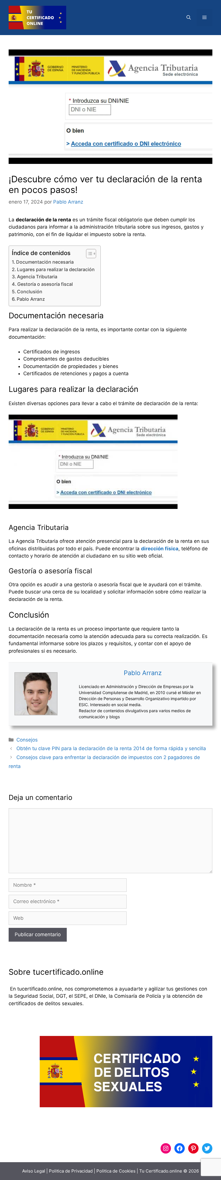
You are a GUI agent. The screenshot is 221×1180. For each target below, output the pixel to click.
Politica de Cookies (116, 1171)
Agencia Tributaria (37, 276)
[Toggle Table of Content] (88, 253)
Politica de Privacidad (71, 1171)
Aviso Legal (33, 1171)
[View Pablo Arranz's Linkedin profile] (68, 694)
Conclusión (29, 291)
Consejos (27, 740)
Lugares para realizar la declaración (56, 269)
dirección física (159, 548)
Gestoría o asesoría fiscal (45, 284)
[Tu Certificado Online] (37, 17)
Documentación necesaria (45, 262)
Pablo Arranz (31, 299)
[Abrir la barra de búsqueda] (189, 17)
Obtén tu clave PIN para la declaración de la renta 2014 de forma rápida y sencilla (111, 748)
